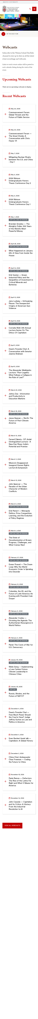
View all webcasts (12, 825)
